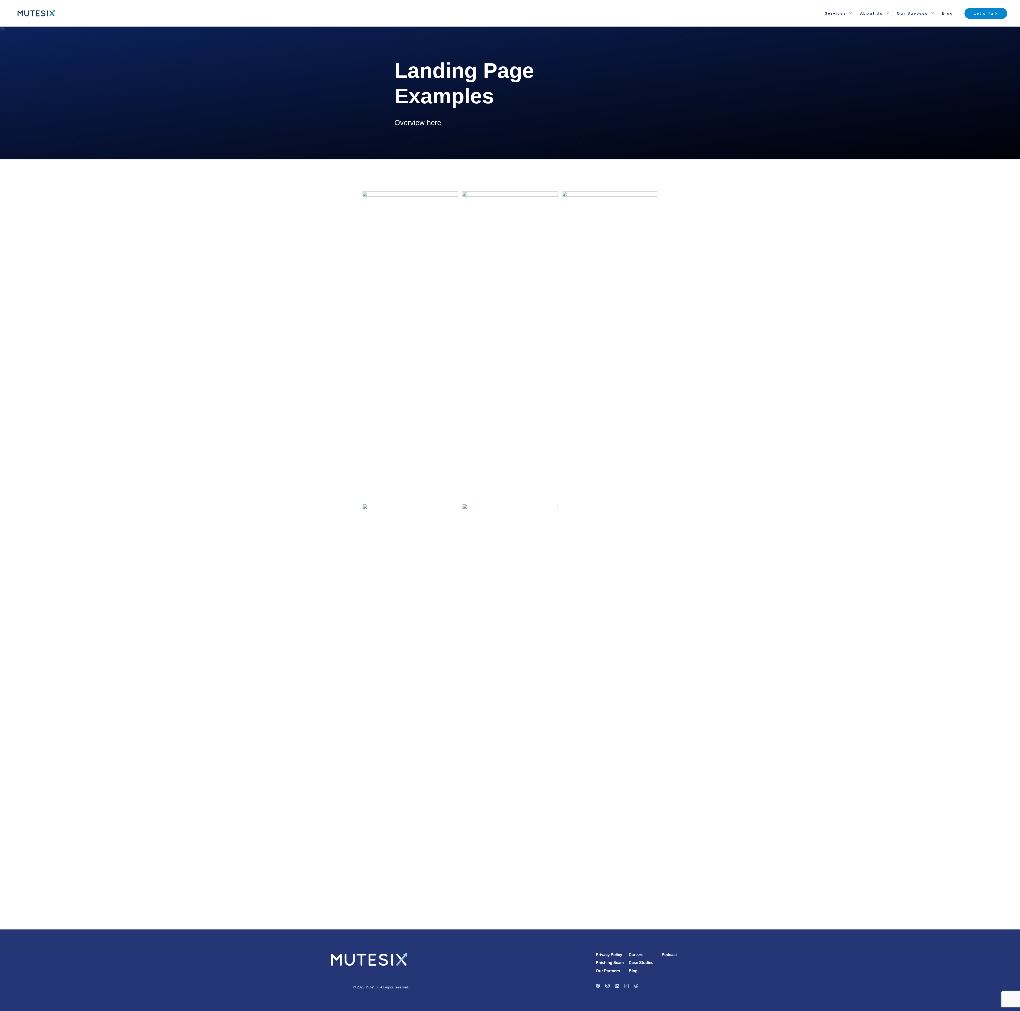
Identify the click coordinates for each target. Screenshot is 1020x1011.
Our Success (912, 13)
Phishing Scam (610, 962)
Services (835, 13)
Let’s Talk (986, 13)
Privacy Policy (609, 954)
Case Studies (641, 962)
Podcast (669, 954)
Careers (636, 954)
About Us (871, 13)
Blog (947, 13)
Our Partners (608, 970)
